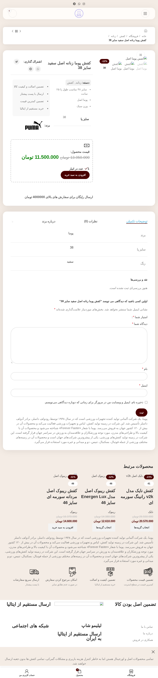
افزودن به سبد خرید (75, 174)
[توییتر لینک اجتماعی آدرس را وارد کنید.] (16, 62)
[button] (62, 527)
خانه (143, 36)
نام (144, 369)
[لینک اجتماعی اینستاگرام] (84, 3)
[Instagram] (23, 637)
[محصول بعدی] (12, 31)
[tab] (136, 221)
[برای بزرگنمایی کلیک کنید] (141, 55)
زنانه (113, 36)
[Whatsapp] (33, 637)
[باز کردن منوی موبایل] (145, 13)
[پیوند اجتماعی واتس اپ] (79, 3)
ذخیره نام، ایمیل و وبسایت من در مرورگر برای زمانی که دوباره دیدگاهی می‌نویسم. (94, 402)
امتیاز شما (140, 317)
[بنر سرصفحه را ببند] (153, 652)
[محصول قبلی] (20, 31)
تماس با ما (147, 626)
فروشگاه (133, 36)
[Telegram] (44, 637)
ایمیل (143, 385)
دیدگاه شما (139, 323)
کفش (122, 36)
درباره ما (148, 633)
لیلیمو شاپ (92, 625)
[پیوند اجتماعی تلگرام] (74, 3)
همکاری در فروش (143, 639)
